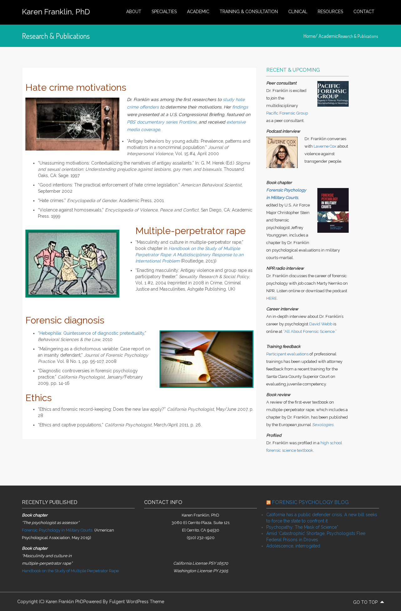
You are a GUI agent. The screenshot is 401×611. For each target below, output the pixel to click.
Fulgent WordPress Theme (136, 601)
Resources (330, 11)
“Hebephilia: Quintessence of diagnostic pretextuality (91, 333)
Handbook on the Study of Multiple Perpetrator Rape (70, 570)
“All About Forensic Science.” (310, 331)
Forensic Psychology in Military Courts (57, 530)
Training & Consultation (249, 11)
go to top (366, 602)
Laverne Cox (325, 146)
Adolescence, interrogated (293, 545)
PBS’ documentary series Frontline (161, 122)
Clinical (297, 11)
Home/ (311, 36)
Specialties (164, 11)
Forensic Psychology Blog (310, 502)
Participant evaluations (287, 354)
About (133, 11)
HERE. (272, 298)
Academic (198, 11)
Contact (363, 11)
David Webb (320, 324)
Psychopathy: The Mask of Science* (302, 527)
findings (240, 106)
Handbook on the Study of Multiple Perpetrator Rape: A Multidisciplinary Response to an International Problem (189, 254)
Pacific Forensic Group (287, 113)
